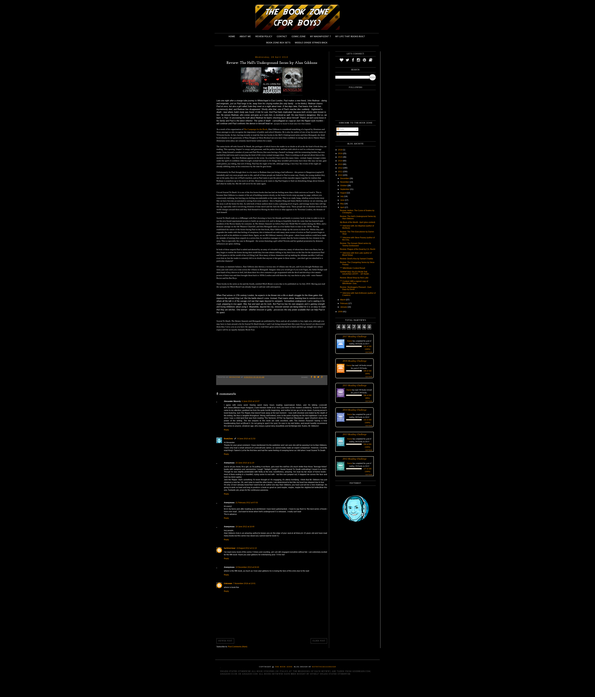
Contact (282, 36)
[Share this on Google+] (322, 377)
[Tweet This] (318, 377)
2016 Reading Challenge (355, 360)
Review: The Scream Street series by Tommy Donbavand (355, 244)
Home (232, 36)
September (345, 189)
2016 (340, 153)
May (342, 204)
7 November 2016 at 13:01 (244, 583)
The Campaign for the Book (255, 129)
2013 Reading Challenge (355, 434)
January (344, 307)
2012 (340, 168)
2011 (340, 172)
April (342, 207)
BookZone (228, 439)
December (345, 178)
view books (368, 352)
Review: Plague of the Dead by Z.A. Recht (357, 249)
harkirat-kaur (230, 548)
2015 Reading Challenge (355, 385)
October (343, 185)
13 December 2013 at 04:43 (247, 567)
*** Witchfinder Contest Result (352, 268)
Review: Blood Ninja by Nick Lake (354, 278)
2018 (340, 150)
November (345, 182)
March (343, 300)
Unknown (228, 583)
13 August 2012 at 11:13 (246, 548)
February (344, 303)
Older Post (318, 641)
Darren (349, 341)
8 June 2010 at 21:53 (246, 439)
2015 (340, 157)
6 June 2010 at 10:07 (251, 401)
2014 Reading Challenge (355, 409)
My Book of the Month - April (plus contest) (357, 222)
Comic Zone (299, 36)
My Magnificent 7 (320, 36)
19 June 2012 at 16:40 (245, 527)
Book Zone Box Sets (278, 42)
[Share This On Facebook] (311, 377)
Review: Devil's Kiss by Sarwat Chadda (356, 259)
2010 (340, 175)
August (343, 193)
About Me (245, 36)
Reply (226, 430)
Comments (343, 134)
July (342, 196)
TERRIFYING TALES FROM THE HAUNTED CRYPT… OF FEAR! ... (355, 273)
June (342, 200)
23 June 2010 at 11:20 (245, 463)
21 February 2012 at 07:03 (247, 503)
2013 (340, 164)
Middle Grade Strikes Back (311, 42)
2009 (340, 312)
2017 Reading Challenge (355, 336)
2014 (340, 161)
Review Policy (263, 36)
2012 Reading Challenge (355, 458)
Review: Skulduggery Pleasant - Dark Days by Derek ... (355, 288)
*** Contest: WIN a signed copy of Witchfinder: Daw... (354, 282)
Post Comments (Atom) (237, 647)
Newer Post (225, 641)
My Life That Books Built (350, 36)
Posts (341, 129)
